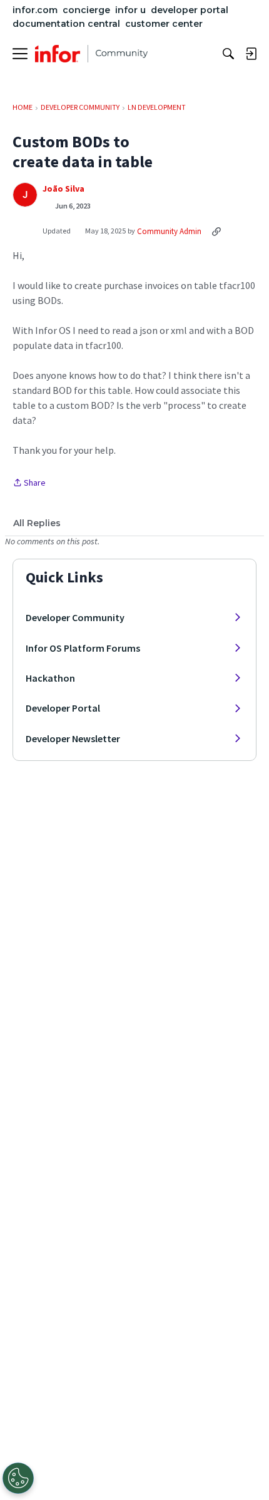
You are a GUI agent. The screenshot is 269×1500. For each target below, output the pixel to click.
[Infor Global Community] (91, 54)
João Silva (63, 189)
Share (29, 483)
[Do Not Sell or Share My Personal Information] (18, 1478)
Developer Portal (63, 708)
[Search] (228, 53)
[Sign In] (251, 53)
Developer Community (75, 617)
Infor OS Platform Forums (83, 648)
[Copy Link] (216, 231)
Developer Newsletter (73, 738)
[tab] (37, 523)
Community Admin (169, 231)
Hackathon (50, 678)
